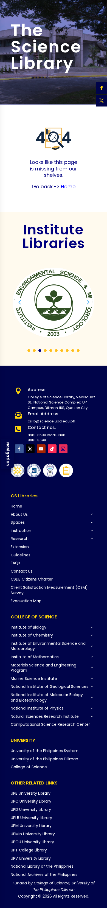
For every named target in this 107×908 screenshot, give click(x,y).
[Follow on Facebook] (19, 448)
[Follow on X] (30, 448)
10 (78, 350)
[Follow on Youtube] (41, 448)
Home (67, 186)
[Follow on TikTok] (52, 448)
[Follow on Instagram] (63, 448)
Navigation (7, 454)
